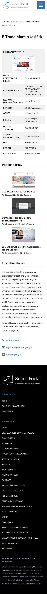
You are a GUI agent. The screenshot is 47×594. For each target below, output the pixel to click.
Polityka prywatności (13, 406)
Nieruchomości (10, 475)
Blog (4, 401)
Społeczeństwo (10, 511)
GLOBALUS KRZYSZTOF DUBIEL (18, 191)
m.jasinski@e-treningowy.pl (31, 119)
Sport (5, 517)
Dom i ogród (8, 438)
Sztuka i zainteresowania (15, 527)
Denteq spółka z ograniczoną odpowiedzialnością (16, 219)
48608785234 (31, 128)
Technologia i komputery (15, 533)
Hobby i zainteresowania (15, 454)
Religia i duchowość (12, 501)
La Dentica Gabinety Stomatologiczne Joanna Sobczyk (21, 248)
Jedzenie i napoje (10, 459)
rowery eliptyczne (10, 330)
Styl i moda (7, 522)
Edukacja (7, 443)
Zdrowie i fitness (32, 153)
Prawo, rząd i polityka (13, 485)
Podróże (6, 480)
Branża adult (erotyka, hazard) (18, 433)
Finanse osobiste (10, 448)
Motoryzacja (9, 469)
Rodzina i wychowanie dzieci (17, 506)
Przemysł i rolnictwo (13, 491)
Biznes (5, 427)
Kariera (6, 464)
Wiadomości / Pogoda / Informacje (20, 538)
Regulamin (7, 411)
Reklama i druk (10, 496)
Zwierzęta (7, 548)
